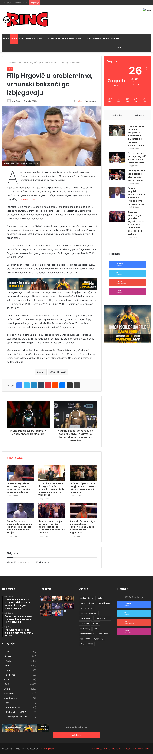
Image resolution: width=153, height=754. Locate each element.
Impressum (137, 748)
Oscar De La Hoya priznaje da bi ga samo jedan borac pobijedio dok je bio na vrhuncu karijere (19, 527)
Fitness (87, 38)
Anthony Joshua (87, 598)
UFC (82, 644)
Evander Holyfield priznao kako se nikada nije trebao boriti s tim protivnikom (136, 196)
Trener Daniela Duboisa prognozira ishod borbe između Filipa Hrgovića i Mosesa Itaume (136, 136)
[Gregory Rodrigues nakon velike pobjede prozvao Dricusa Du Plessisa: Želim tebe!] (45, 605)
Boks (14, 38)
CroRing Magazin (49, 748)
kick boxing (85, 628)
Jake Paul (84, 623)
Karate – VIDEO (14, 707)
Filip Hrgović (59, 371)
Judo (21, 38)
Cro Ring (16, 101)
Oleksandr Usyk (87, 633)
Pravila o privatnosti (121, 748)
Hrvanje (30, 38)
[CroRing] (25, 19)
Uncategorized (11, 698)
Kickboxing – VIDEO (16, 712)
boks (41, 371)
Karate (41, 38)
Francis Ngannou (102, 618)
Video (106, 38)
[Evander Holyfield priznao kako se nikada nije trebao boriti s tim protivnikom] (117, 192)
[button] (51, 136)
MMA (78, 38)
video (90, 644)
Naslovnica (12, 62)
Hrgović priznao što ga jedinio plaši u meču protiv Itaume (136, 175)
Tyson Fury (98, 639)
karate (95, 623)
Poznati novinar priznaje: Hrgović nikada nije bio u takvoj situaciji (137, 158)
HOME (6, 38)
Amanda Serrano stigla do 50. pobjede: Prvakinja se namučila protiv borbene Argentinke (82, 527)
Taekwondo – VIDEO (16, 716)
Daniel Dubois (104, 603)
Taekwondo (53, 38)
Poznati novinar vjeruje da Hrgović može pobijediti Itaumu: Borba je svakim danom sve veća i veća (51, 489)
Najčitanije (116, 115)
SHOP (147, 748)
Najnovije (139, 115)
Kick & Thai (68, 38)
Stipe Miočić (103, 633)
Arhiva (107, 748)
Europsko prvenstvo (88, 613)
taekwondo (85, 639)
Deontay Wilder (86, 608)
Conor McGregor (87, 603)
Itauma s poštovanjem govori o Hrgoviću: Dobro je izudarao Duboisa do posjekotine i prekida (51, 527)
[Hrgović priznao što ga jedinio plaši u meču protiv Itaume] (117, 174)
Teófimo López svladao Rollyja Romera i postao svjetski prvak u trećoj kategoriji (83, 487)
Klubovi (115, 38)
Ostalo (97, 38)
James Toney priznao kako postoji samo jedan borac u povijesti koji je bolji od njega (19, 487)
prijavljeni (22, 562)
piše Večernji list (26, 199)
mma (96, 628)
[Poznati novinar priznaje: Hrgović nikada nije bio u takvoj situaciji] (117, 157)
